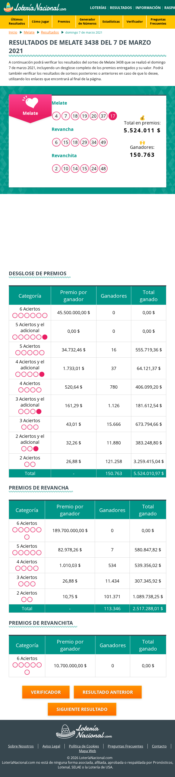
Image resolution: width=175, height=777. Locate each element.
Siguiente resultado (82, 709)
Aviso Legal (51, 746)
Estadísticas (111, 21)
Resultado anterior (108, 692)
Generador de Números (87, 21)
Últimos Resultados (17, 21)
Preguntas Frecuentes (158, 21)
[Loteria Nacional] (34, 11)
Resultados (121, 7)
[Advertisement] (87, 230)
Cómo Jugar (40, 21)
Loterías (98, 7)
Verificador (135, 21)
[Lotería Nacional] (88, 732)
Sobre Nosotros (21, 746)
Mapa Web (87, 751)
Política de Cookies (84, 746)
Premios (64, 21)
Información (148, 7)
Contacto (159, 746)
